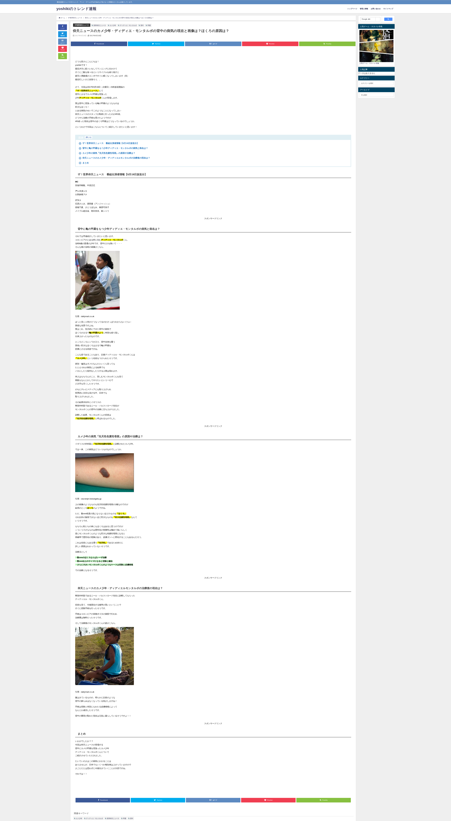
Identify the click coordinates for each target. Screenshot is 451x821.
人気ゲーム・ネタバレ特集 (369, 63)
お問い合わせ (376, 9)
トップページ (352, 9)
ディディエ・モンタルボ (128, 25)
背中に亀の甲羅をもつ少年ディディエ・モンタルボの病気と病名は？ (114, 148)
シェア (62, 28)
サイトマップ (388, 9)
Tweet (62, 35)
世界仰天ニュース (100, 25)
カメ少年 (113, 25)
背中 (142, 25)
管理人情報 (364, 9)
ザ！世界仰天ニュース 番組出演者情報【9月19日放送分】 (109, 143)
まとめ (84, 163)
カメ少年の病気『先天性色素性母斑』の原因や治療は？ (107, 153)
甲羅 (149, 25)
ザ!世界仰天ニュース (82, 25)
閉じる (88, 137)
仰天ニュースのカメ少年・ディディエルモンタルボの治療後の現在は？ (115, 158)
